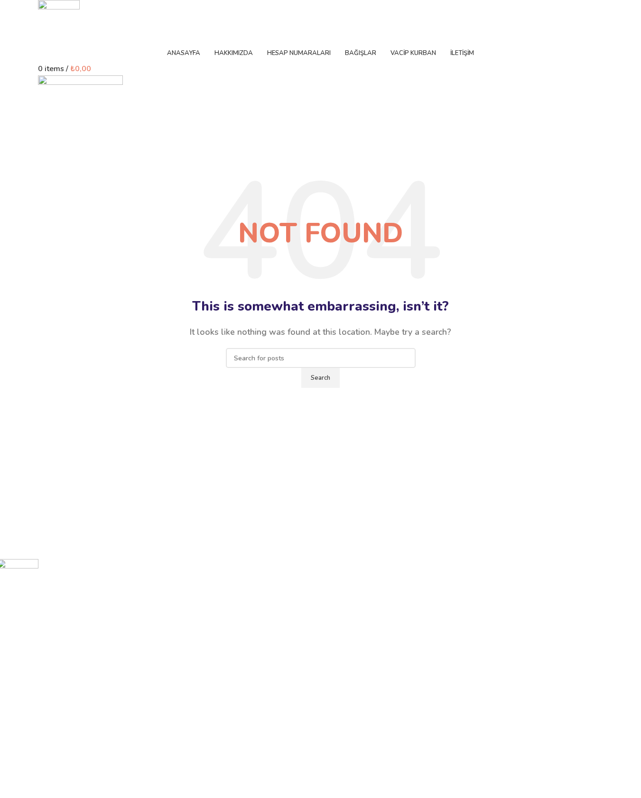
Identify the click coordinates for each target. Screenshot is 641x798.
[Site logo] (59, 21)
